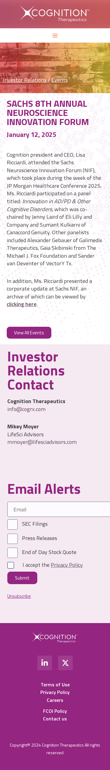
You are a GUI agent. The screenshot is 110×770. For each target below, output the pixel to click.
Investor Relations (24, 79)
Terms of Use (55, 684)
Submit (22, 577)
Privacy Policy (55, 692)
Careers (55, 700)
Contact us (55, 718)
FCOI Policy (55, 711)
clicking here (22, 304)
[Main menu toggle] (55, 35)
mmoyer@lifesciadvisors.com (42, 441)
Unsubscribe (19, 596)
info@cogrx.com (26, 409)
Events (59, 79)
